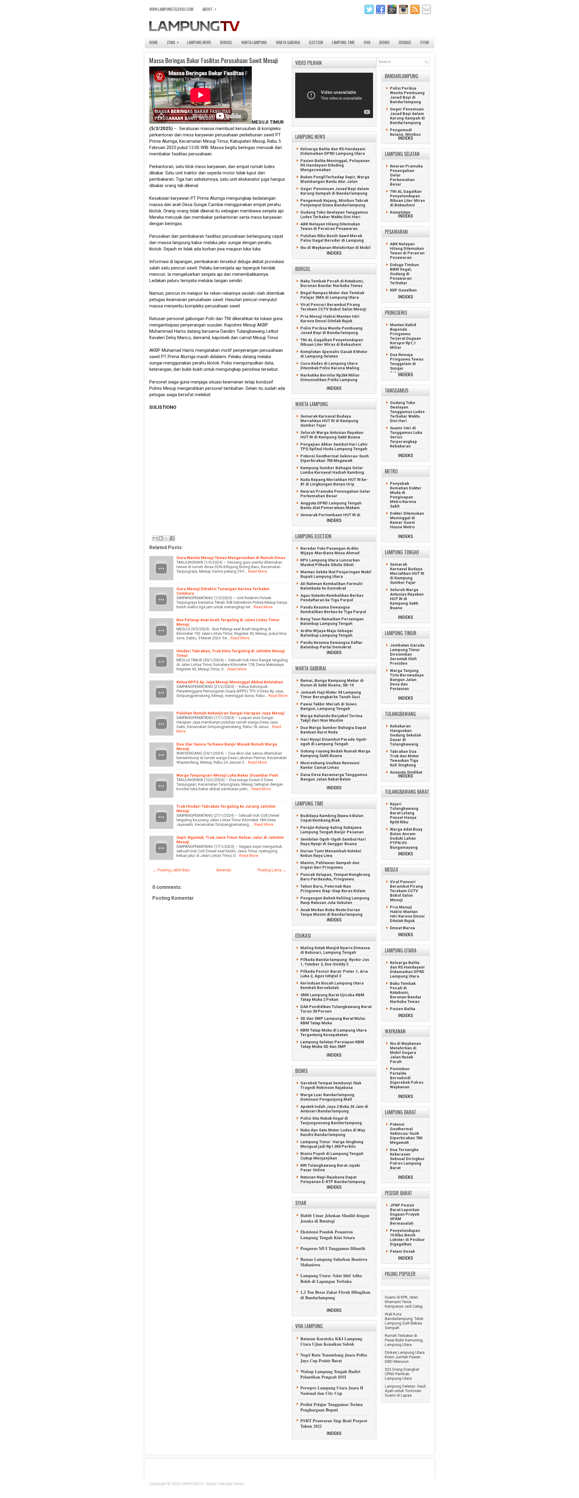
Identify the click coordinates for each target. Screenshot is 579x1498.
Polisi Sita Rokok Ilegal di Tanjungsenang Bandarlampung (331, 1120)
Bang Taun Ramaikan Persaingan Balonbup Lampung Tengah (332, 621)
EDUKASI (405, 42)
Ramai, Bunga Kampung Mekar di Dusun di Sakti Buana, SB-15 (332, 682)
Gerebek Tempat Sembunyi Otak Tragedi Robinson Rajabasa (330, 1085)
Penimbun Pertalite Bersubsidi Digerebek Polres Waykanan (406, 1078)
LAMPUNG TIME (343, 42)
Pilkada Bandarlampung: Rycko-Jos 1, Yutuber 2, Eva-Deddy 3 (334, 961)
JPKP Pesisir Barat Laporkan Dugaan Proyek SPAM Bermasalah (404, 1214)
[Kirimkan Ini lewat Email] (155, 538)
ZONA (173, 42)
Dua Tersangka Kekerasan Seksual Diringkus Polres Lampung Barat (407, 1158)
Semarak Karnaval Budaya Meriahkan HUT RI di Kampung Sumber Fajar (329, 421)
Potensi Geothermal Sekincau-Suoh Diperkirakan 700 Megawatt (334, 458)
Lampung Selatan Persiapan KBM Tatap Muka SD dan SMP (332, 1044)
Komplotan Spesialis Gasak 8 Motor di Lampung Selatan (334, 353)
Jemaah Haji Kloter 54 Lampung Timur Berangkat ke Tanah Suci (330, 694)
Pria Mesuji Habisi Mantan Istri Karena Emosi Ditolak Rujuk (329, 318)
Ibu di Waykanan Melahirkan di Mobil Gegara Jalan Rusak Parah (335, 249)
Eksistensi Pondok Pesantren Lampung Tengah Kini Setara (327, 1234)
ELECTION (316, 42)
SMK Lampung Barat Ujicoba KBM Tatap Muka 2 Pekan (332, 997)
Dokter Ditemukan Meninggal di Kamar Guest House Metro (407, 520)
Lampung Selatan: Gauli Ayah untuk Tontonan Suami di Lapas (405, 1391)
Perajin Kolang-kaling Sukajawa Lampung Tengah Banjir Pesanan (332, 829)
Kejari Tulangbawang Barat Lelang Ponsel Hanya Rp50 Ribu (404, 813)
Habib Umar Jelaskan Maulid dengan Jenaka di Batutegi (334, 1218)
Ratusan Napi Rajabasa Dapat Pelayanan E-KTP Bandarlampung (332, 1179)
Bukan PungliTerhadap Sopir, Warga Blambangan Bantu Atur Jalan (334, 179)
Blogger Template (392, 1483)
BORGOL (226, 42)
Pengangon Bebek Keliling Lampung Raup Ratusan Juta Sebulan (334, 900)
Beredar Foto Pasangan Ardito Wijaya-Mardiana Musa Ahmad (329, 550)
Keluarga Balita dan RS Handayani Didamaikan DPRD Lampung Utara (332, 151)
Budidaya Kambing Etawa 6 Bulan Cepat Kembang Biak (331, 817)
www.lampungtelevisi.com (171, 9)
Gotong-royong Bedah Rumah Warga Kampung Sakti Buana (335, 753)
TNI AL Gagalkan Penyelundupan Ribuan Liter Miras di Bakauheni (331, 342)
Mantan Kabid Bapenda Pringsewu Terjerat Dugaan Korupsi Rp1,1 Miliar (405, 336)
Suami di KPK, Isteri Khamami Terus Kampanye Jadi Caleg (403, 1302)
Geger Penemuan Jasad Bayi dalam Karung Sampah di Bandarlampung (334, 191)
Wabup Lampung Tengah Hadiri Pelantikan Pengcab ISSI (330, 1374)
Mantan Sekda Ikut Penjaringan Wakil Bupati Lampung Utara (335, 574)
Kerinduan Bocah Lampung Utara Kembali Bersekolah (332, 985)
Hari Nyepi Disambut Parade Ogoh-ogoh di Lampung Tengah (334, 741)
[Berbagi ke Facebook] (172, 538)
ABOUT (209, 9)
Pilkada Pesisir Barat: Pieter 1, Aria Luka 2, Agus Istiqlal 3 (334, 973)
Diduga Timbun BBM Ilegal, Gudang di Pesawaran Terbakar (404, 273)
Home (153, 42)
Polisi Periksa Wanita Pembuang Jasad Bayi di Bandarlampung (331, 330)
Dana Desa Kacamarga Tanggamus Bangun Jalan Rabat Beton (333, 776)
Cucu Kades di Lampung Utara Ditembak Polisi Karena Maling (329, 365)
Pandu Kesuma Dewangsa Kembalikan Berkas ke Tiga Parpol (333, 609)
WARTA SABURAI (288, 42)
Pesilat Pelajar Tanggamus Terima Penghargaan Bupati (331, 1407)
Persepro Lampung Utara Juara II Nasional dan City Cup (331, 1390)
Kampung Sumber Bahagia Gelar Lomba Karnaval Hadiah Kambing (332, 470)
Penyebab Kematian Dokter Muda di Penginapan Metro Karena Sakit (406, 494)
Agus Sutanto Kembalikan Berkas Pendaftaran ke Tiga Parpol (331, 597)
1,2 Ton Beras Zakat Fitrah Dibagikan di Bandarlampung (335, 1295)
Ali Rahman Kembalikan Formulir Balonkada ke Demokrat (331, 585)
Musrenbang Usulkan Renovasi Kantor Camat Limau (329, 765)
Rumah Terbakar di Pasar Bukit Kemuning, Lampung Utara (404, 1340)
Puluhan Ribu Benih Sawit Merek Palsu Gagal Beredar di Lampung (332, 238)
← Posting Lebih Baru (171, 870)
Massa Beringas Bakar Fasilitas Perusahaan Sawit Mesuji (213, 60)
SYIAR (424, 42)
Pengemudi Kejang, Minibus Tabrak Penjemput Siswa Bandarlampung (334, 202)
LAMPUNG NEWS (199, 42)
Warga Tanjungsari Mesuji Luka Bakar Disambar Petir (227, 775)
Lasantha (422, 1483)
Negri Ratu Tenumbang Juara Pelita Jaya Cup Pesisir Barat (333, 1357)
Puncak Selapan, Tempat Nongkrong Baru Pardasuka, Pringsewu (335, 876)
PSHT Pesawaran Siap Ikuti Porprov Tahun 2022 (334, 1423)
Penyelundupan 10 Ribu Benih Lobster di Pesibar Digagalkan (407, 1237)
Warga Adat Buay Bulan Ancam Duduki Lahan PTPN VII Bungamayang (406, 838)
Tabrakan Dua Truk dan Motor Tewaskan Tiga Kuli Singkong (404, 758)
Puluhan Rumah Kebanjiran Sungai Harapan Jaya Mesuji (230, 713)
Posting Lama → (272, 870)
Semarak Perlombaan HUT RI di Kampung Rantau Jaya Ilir (330, 517)
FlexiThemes (363, 1483)
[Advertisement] (217, 475)
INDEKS (334, 253)
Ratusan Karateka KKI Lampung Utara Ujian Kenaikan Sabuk (331, 1341)
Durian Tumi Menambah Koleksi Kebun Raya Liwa (330, 853)
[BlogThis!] (161, 538)
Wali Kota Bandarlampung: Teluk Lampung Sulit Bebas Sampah (404, 1321)
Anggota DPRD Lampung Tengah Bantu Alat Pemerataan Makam (331, 505)
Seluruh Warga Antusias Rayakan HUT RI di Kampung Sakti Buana (331, 434)
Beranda (224, 870)
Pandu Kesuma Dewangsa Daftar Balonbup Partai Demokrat (331, 644)
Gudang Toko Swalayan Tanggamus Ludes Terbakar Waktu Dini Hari (334, 214)
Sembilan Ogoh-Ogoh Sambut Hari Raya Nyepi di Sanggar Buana (333, 841)
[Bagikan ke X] (166, 538)
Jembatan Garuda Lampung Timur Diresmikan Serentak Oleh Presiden (407, 654)
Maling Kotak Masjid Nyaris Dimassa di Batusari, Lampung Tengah (335, 950)
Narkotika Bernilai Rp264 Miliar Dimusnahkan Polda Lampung (330, 377)
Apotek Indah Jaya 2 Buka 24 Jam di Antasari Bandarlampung (334, 1108)
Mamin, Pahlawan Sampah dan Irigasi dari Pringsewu (329, 865)
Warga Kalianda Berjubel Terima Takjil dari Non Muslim (331, 718)
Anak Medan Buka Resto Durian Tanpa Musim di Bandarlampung (331, 912)
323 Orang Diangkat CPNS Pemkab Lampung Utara (402, 1374)
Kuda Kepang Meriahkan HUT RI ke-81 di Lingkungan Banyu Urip (334, 481)
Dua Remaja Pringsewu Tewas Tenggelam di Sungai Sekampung (406, 363)
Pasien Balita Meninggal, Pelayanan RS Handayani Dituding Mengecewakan (335, 165)
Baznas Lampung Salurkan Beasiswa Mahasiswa (333, 1262)
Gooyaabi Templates (412, 1487)
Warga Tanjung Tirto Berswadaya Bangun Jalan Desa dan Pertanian (407, 679)
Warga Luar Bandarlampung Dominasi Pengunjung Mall (327, 1097)
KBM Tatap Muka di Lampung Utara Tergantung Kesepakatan (333, 1032)
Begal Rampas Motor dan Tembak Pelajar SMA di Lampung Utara (332, 295)
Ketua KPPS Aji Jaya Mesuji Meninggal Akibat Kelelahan (229, 682)
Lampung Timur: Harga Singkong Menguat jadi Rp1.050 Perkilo (331, 1144)
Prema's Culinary (352, 1487)
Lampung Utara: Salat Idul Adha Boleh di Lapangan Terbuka (331, 1278)
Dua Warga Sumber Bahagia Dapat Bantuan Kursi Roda (333, 729)
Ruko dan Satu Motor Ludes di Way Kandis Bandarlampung (332, 1132)
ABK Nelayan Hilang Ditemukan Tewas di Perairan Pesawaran (330, 226)
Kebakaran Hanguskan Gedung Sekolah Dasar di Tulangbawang (405, 735)
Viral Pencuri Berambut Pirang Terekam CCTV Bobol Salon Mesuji (333, 306)
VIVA (367, 42)
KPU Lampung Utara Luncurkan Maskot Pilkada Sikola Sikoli (330, 562)
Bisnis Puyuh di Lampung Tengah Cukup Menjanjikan (331, 1155)
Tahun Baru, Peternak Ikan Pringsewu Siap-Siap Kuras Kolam (332, 888)
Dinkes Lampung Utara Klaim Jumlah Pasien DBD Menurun (405, 1357)
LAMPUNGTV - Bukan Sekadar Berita (212, 1483)
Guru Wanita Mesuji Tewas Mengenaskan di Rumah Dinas (230, 557)
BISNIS (384, 42)
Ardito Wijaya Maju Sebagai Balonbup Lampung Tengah (326, 633)
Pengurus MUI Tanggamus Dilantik (332, 1248)
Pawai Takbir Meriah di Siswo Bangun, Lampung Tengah (328, 706)
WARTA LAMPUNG (254, 42)
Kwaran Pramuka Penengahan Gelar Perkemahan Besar (335, 493)
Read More (257, 571)
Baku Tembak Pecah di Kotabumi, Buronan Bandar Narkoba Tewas (332, 283)
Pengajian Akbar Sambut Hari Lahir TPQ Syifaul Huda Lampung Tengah (334, 446)
